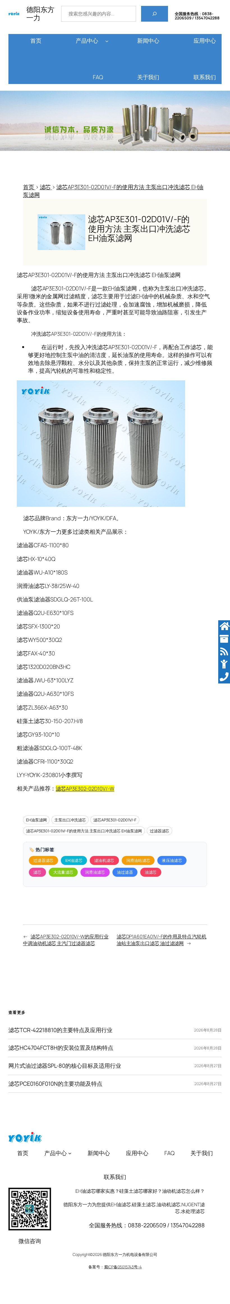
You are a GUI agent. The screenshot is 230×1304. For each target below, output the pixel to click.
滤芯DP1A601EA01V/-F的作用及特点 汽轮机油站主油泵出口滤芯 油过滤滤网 (161, 939)
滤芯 (37, 872)
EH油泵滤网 (36, 820)
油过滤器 (125, 872)
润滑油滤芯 (95, 872)
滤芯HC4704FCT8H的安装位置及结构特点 (60, 1048)
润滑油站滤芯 (138, 860)
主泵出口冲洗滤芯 (70, 820)
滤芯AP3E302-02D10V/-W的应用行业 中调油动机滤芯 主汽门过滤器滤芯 (66, 939)
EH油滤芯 (74, 860)
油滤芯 (151, 872)
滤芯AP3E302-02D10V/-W (85, 788)
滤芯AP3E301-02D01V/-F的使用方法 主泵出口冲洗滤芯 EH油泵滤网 (84, 830)
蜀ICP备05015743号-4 (123, 1266)
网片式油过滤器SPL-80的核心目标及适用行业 (64, 1066)
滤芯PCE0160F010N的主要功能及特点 (55, 1084)
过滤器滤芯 (159, 830)
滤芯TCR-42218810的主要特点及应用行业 (60, 1030)
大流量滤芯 (63, 872)
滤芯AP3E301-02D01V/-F (114, 820)
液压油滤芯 (172, 860)
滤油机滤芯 (104, 860)
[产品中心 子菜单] (107, 40)
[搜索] (154, 14)
